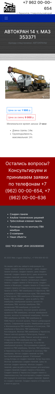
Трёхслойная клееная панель (26, 221)
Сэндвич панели (19, 214)
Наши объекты (18, 236)
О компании (16, 233)
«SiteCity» (26, 258)
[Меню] (6, 18)
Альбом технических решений (27, 217)
